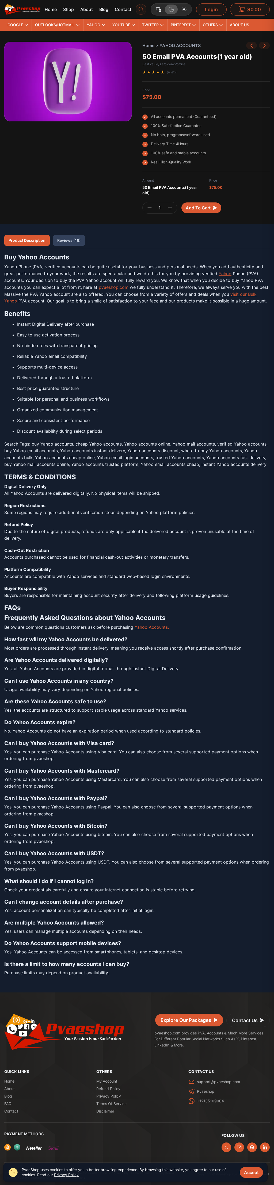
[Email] (239, 1147)
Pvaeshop (205, 1091)
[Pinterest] (252, 1147)
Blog (103, 9)
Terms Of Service (111, 1103)
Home (51, 9)
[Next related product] (264, 45)
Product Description (27, 240)
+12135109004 (210, 1101)
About (86, 9)
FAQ (8, 1103)
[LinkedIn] (265, 1147)
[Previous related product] (251, 45)
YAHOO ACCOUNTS (180, 45)
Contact (123, 9)
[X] (226, 1147)
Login (211, 9)
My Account (106, 1081)
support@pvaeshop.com (218, 1081)
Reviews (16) (69, 240)
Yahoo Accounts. (152, 627)
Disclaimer (105, 1111)
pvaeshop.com (113, 287)
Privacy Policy (108, 1096)
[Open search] (141, 9)
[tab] (158, 9)
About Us (239, 24)
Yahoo (225, 273)
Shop (68, 9)
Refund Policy (108, 1088)
